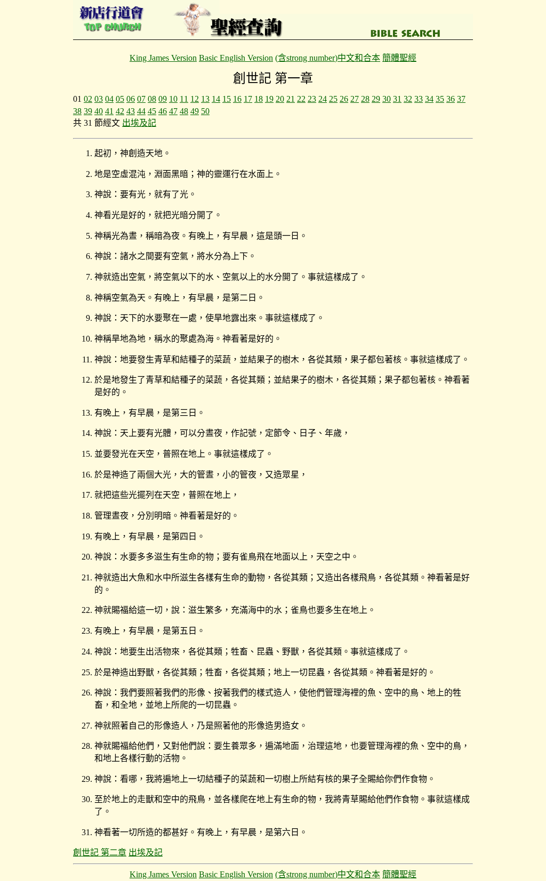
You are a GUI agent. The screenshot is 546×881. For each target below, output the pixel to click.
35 (440, 98)
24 (322, 98)
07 (141, 98)
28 (365, 98)
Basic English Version (236, 57)
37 (461, 98)
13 (205, 98)
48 (184, 111)
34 (429, 98)
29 (376, 98)
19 (269, 98)
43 (130, 111)
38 (77, 111)
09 (162, 98)
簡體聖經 (399, 57)
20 (280, 98)
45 (152, 111)
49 (194, 111)
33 (418, 98)
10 (173, 98)
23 (312, 98)
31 (397, 98)
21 (290, 98)
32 (408, 98)
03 (98, 98)
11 (184, 98)
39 (88, 111)
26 (344, 98)
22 (301, 98)
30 (386, 98)
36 (450, 98)
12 (194, 98)
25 (333, 98)
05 (120, 98)
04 (109, 98)
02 (88, 98)
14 (216, 98)
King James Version (163, 57)
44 (141, 111)
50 (205, 111)
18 (258, 98)
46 (162, 111)
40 (98, 111)
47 (173, 111)
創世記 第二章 (99, 852)
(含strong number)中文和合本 (327, 57)
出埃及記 (139, 122)
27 (354, 98)
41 (109, 111)
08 (152, 98)
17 (248, 98)
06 (130, 98)
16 (237, 98)
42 (120, 111)
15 (226, 98)
